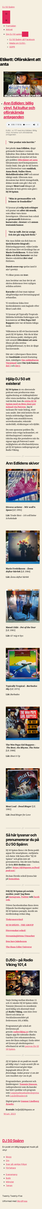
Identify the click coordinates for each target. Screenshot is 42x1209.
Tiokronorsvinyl (14, 919)
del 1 (8, 366)
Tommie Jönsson (28, 1084)
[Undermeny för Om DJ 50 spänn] (25, 34)
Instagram (14, 897)
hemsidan (14, 879)
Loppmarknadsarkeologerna (24, 1093)
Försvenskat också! (16, 930)
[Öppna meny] (6, 14)
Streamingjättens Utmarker (20, 936)
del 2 (17, 366)
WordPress (22, 1201)
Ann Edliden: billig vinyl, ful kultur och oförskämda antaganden (19, 110)
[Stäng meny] (6, 20)
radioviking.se (20, 1032)
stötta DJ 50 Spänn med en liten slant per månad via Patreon (21, 404)
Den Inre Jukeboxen (16, 941)
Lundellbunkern (18, 1096)
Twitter (25, 897)
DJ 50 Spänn (8, 7)
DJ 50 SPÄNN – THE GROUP (19, 925)
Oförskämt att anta (28, 160)
